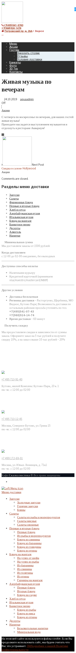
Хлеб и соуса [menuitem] (17, 598)
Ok (28, 646)
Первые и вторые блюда (24, 206)
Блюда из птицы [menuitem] (27, 550)
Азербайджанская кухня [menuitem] (24, 584)
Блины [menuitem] (21, 510)
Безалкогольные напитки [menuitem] (32, 628)
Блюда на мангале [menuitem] (20, 554)
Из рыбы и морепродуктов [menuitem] (34, 536)
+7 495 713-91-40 (12, 379)
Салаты (14, 198)
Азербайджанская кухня (24, 213)
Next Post (23, 166)
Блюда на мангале (20, 221)
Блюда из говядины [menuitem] (29, 547)
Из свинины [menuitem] (24, 569)
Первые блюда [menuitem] (26, 532)
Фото (13, 65)
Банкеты (15, 62)
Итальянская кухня (21, 217)
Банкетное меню (19, 224)
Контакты (16, 72)
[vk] (3, 34)
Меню (13, 44)
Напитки (14, 235)
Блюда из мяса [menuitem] (26, 613)
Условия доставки (29, 59)
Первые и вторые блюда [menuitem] (24, 528)
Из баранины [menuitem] (25, 565)
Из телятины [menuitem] (25, 573)
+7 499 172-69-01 (12, 458)
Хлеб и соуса (17, 209)
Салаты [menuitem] (14, 513)
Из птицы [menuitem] (23, 576)
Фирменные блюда (21, 202)
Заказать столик (28, 53)
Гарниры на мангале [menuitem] (30, 580)
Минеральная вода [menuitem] (29, 632)
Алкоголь (15, 232)
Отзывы (22, 56)
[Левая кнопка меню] (12, 488)
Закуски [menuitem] (14, 499)
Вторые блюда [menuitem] (26, 591)
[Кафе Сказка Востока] (12, 22)
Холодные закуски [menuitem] (28, 502)
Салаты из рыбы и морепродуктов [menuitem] (38, 517)
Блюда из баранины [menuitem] (29, 543)
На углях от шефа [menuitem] (28, 558)
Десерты (14, 228)
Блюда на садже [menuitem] (27, 595)
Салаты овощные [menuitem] (28, 524)
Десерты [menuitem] (14, 621)
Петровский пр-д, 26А (18, 31)
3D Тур (13, 68)
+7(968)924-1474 (11, 28)
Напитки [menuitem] (14, 624)
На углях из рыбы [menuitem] (28, 561)
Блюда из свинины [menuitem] (28, 539)
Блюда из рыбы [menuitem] (26, 610)
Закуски (14, 195)
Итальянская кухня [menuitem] (21, 602)
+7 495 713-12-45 (12, 419)
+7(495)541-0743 (13, 25)
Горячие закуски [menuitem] (27, 506)
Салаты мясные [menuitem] (27, 521)
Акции (13, 47)
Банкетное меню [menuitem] (19, 606)
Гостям (14, 50)
